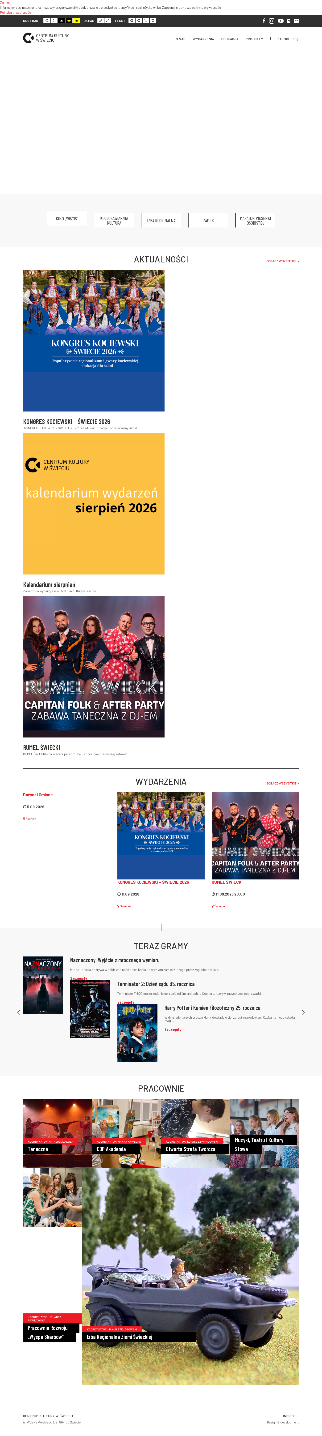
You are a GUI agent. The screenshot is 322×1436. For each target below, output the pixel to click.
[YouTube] (280, 20)
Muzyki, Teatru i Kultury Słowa (259, 1144)
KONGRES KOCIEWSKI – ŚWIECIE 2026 (66, 421)
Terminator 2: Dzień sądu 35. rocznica (156, 983)
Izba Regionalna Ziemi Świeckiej (119, 1336)
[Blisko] (288, 20)
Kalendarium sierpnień (49, 584)
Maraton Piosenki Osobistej (255, 220)
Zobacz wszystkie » (282, 261)
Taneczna (38, 1148)
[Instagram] (272, 21)
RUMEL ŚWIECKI (41, 747)
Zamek (208, 220)
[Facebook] (264, 20)
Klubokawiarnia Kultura (114, 220)
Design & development (283, 1422)
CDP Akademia (111, 1148)
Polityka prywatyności (16, 12)
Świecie (30, 819)
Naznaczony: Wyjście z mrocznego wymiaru (115, 959)
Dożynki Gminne (38, 794)
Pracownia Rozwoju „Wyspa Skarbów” (48, 1332)
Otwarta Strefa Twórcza (190, 1148)
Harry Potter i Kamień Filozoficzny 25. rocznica (212, 1007)
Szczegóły (78, 978)
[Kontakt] (296, 20)
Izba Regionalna (161, 220)
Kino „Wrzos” (67, 218)
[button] (18, 1009)
